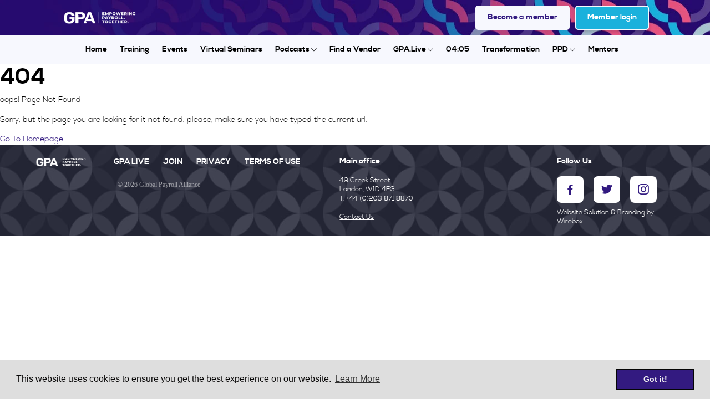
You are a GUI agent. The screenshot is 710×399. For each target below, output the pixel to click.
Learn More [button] (357, 378)
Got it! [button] (655, 379)
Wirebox (570, 221)
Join (172, 162)
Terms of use (273, 162)
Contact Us (356, 217)
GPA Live (131, 162)
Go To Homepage (31, 139)
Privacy (213, 162)
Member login (612, 17)
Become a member (522, 17)
